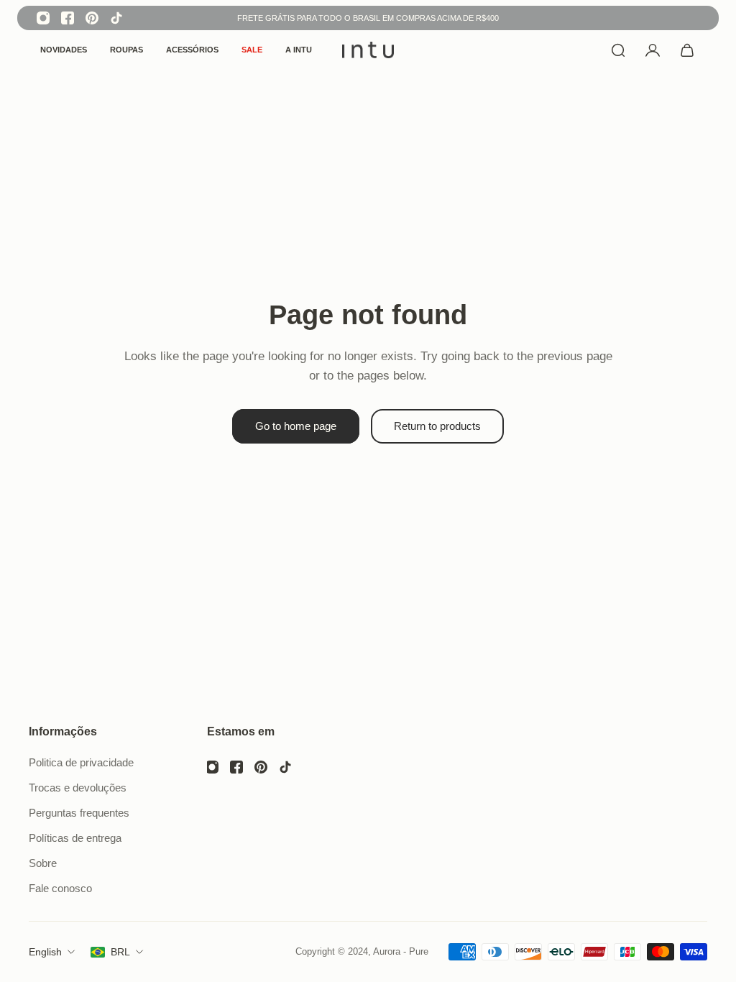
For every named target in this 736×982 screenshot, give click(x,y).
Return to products (437, 426)
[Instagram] (43, 18)
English (45, 952)
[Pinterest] (92, 18)
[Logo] (368, 50)
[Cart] (687, 50)
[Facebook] (67, 18)
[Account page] (652, 50)
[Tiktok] (116, 18)
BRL (120, 952)
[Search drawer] (618, 50)
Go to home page (295, 426)
